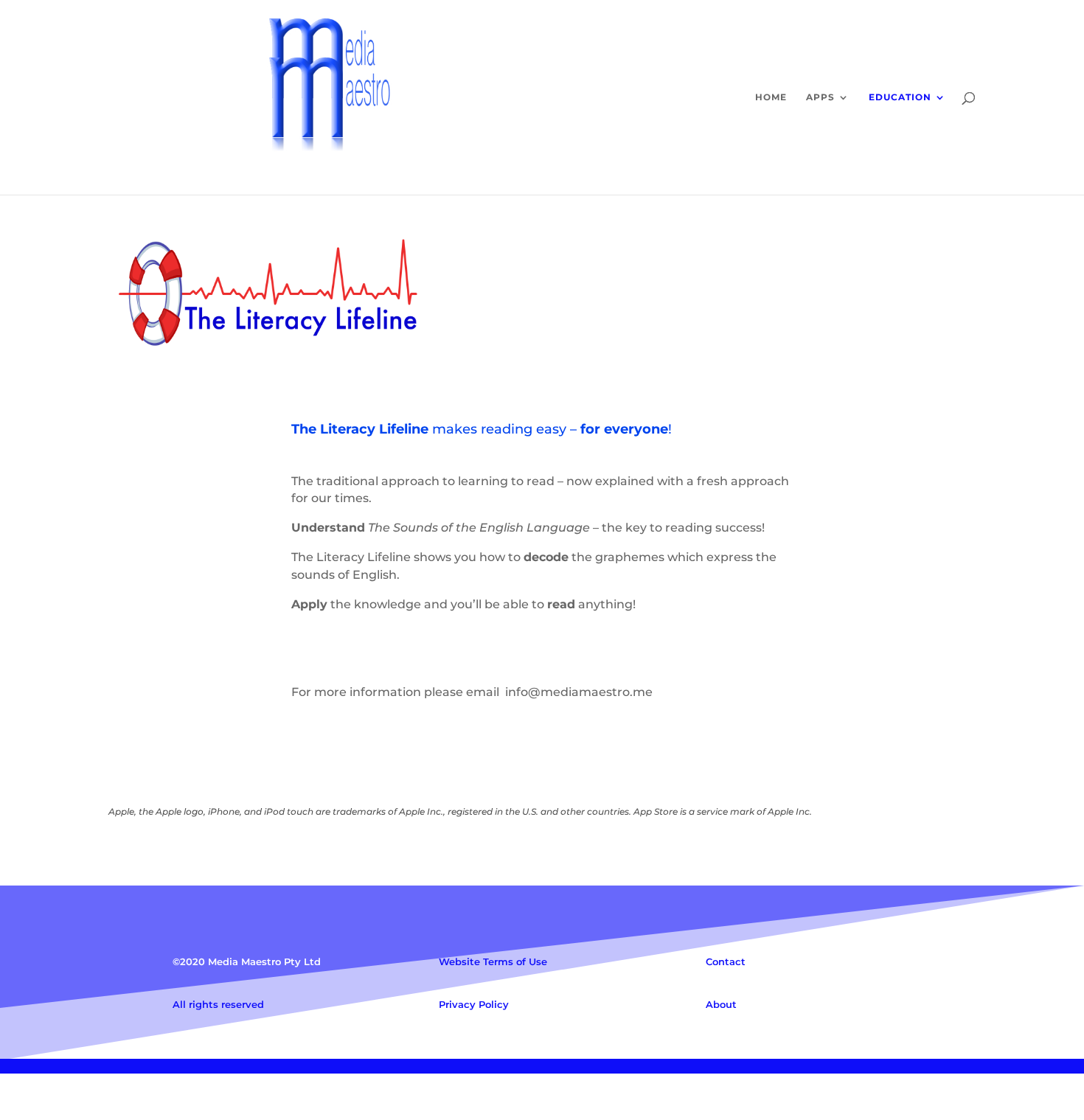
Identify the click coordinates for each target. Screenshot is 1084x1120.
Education (900, 97)
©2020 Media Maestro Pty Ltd (247, 961)
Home (771, 97)
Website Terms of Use (493, 961)
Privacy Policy (474, 1004)
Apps (820, 97)
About (721, 1004)
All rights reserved (218, 1004)
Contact (726, 961)
